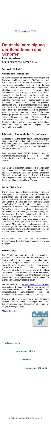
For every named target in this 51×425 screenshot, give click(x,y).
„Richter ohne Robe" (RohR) (35, 284)
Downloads (21, 351)
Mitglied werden (9, 311)
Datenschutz (25, 359)
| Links (31, 351)
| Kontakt (42, 368)
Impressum (31, 368)
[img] (25, 13)
